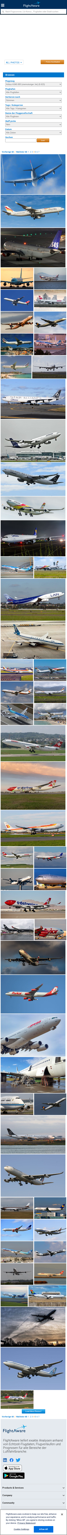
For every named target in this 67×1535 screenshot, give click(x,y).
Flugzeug (9, 81)
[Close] (62, 1514)
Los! (43, 140)
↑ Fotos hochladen (52, 62)
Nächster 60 (21, 152)
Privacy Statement (26, 1523)
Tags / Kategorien (14, 105)
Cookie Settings (21, 1529)
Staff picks (10, 121)
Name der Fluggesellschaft (18, 113)
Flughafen (10, 89)
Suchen (9, 137)
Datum (8, 129)
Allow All (43, 1529)
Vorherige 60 (8, 152)
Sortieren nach (12, 97)
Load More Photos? (33, 1411)
